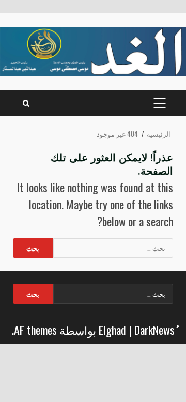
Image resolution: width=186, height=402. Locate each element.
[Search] (26, 103)
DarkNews (154, 330)
